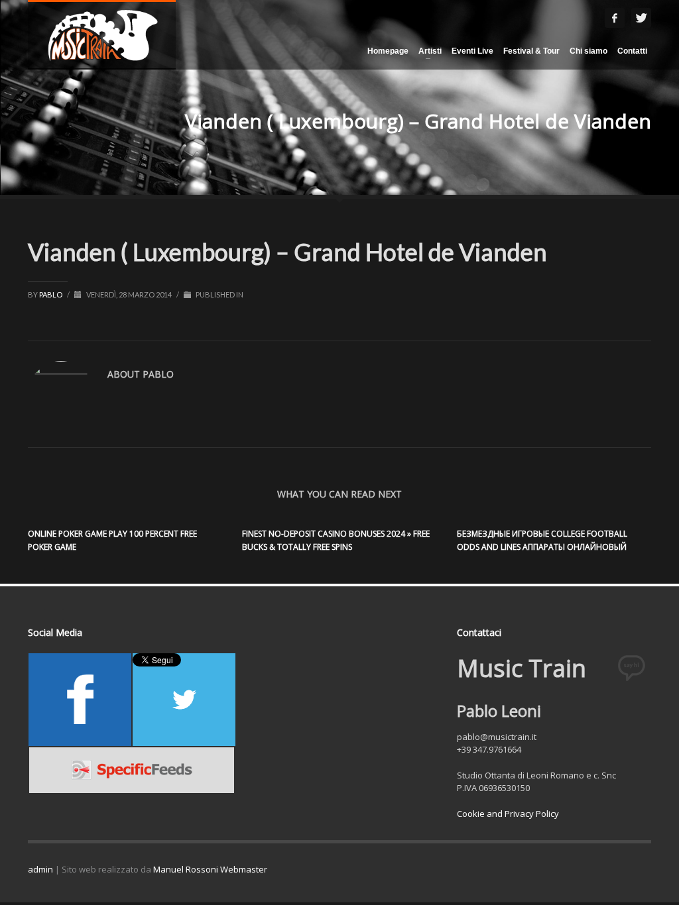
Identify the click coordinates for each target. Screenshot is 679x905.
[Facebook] (615, 18)
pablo (51, 294)
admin (40, 869)
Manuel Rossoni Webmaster (210, 869)
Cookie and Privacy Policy (508, 814)
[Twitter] (641, 18)
